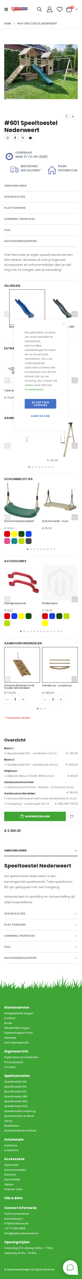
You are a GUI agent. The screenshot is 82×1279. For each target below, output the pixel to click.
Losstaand (11, 1150)
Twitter (23, 137)
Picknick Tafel (13, 1189)
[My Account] (49, 9)
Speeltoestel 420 (16, 1106)
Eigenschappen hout (18, 1033)
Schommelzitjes (15, 1170)
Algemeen (11, 1165)
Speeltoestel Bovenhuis (20, 1131)
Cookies (10, 1067)
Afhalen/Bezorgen (16, 1028)
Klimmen (10, 1175)
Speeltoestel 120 (15, 1082)
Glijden (9, 1184)
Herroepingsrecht (16, 1043)
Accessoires (14, 1159)
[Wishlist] (59, 9)
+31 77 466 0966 (14, 1228)
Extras (8, 1121)
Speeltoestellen (17, 1076)
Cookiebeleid (34, 389)
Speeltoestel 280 (15, 1096)
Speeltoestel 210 (15, 1091)
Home (7, 23)
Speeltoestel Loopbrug (20, 1111)
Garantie (10, 1038)
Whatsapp (7, 137)
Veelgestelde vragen (18, 1013)
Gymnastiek (12, 1179)
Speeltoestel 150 (15, 1087)
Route (8, 1023)
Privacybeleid (13, 1062)
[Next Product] (73, 117)
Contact (9, 1018)
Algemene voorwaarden (21, 1057)
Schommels (14, 1139)
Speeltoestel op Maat (19, 1116)
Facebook (15, 137)
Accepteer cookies (40, 403)
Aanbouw (10, 1145)
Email (30, 137)
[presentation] (9, 72)
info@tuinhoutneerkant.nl (21, 1233)
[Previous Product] (66, 117)
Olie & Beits (13, 1198)
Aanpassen (40, 416)
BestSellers (11, 1126)
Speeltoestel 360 (15, 1101)
